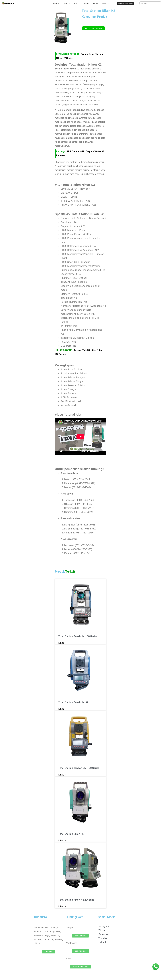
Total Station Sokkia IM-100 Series (77, 636)
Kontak (95, 3)
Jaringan (86, 3)
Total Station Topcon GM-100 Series (78, 768)
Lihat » (62, 642)
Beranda (56, 3)
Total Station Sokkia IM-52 (73, 702)
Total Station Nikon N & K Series (76, 899)
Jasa (75, 3)
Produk (65, 3)
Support (104, 3)
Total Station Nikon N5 (71, 834)
